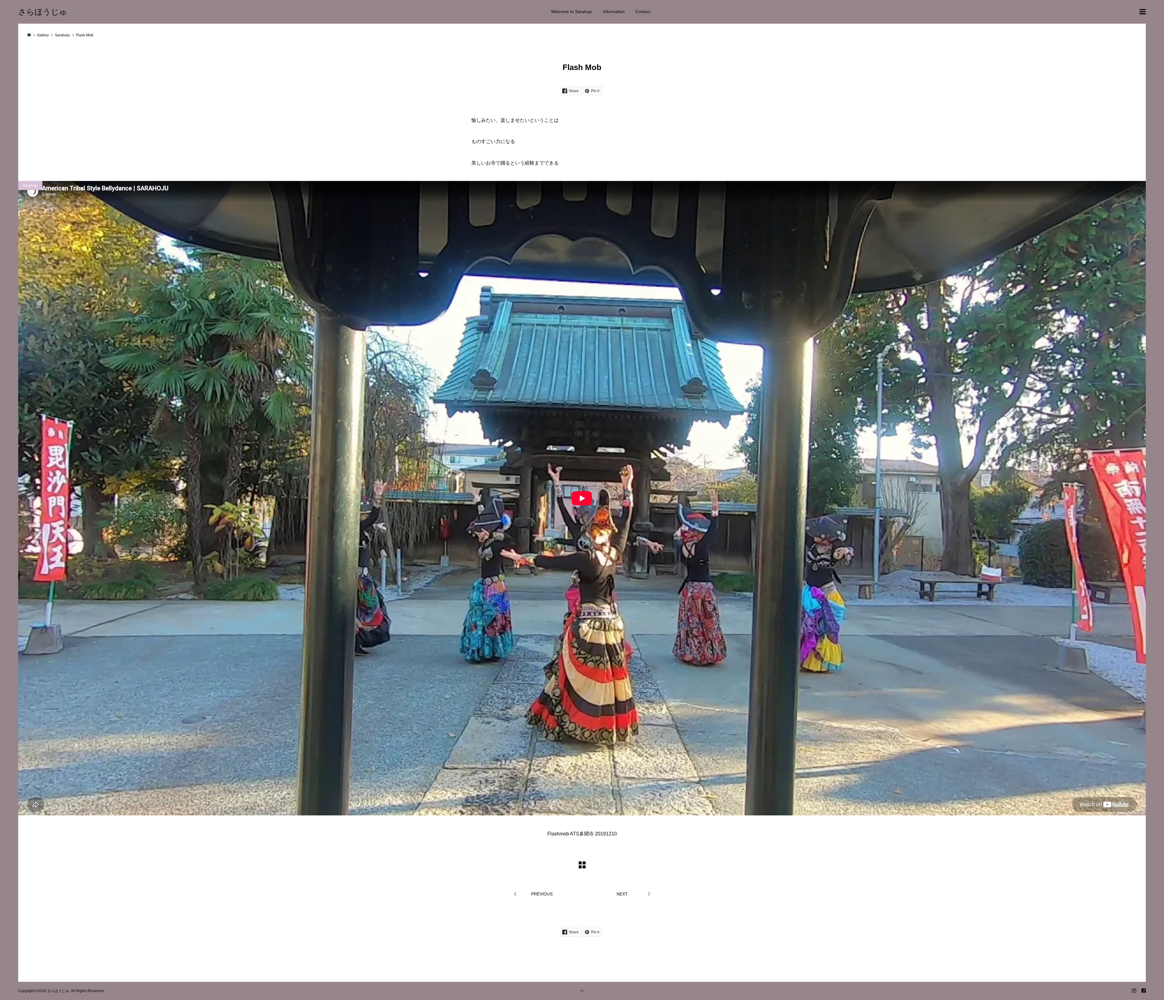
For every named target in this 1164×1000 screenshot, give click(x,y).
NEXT (622, 893)
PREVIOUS (542, 893)
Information (614, 11)
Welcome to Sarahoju (571, 11)
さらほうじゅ (42, 11)
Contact (642, 11)
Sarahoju (30, 185)
